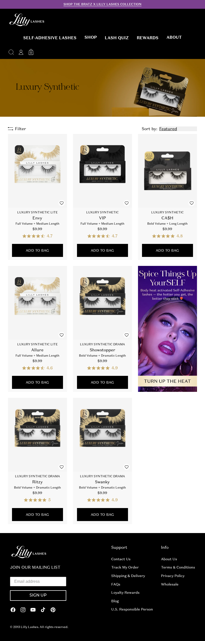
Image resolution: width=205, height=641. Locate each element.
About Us (169, 559)
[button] (49, 38)
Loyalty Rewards (125, 592)
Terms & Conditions (178, 567)
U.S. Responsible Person (132, 609)
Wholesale (169, 584)
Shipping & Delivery (128, 576)
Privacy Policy (172, 576)
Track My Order (125, 567)
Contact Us (120, 559)
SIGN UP (38, 596)
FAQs (115, 584)
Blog (115, 601)
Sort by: (149, 128)
